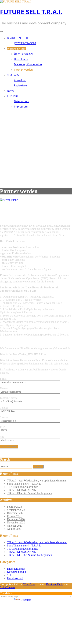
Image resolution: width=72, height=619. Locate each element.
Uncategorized (15, 578)
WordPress (29, 584)
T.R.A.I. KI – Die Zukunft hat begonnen (29, 493)
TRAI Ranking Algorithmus (22, 486)
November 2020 (16, 522)
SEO (9, 575)
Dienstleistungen (16, 568)
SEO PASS (13, 75)
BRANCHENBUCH (17, 38)
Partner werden (23, 69)
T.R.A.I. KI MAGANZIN (21, 489)
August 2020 (14, 528)
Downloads (21, 59)
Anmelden (20, 80)
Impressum (21, 106)
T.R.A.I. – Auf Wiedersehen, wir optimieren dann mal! (37, 480)
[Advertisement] (36, 148)
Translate (26, 599)
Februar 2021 (14, 516)
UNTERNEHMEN (16, 48)
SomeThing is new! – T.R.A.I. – (25, 483)
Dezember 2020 (16, 519)
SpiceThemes (7, 587)
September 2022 (16, 509)
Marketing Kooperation (28, 64)
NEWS (10, 90)
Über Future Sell (23, 54)
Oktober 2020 (14, 525)
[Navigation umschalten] (1, 31)
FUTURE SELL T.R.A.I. (31, 12)
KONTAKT (12, 96)
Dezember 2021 (16, 513)
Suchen (38, 466)
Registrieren (21, 85)
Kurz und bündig (16, 571)
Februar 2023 (14, 506)
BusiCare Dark (54, 584)
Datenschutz (21, 101)
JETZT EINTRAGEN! (25, 43)
